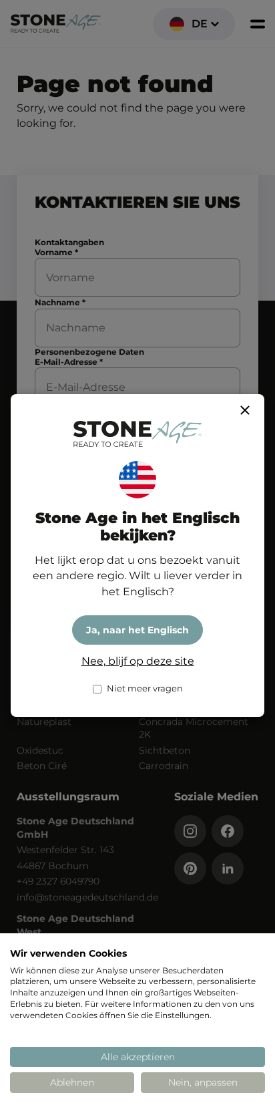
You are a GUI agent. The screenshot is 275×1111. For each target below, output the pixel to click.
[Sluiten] (245, 410)
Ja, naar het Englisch (137, 630)
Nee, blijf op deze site (137, 661)
